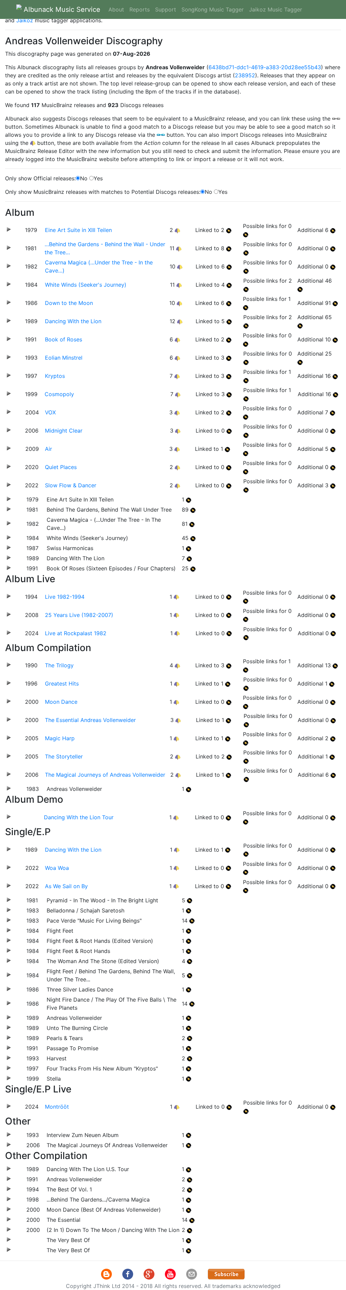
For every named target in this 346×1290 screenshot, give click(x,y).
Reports (139, 9)
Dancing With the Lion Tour (79, 817)
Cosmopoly (59, 394)
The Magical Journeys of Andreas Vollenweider (105, 774)
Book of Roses (63, 339)
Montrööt (57, 1106)
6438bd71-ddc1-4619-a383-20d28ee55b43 (264, 67)
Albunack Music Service (61, 9)
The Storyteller (64, 756)
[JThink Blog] (107, 1273)
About (116, 9)
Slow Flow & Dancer (70, 485)
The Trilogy (59, 665)
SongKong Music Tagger (212, 9)
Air (48, 448)
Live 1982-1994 (64, 596)
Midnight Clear (63, 430)
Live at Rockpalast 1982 (75, 633)
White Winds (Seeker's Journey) (85, 284)
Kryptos (55, 375)
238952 (245, 75)
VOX (50, 412)
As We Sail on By (66, 886)
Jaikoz (24, 20)
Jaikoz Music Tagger (275, 9)
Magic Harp (60, 738)
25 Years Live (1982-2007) (79, 615)
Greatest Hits (62, 683)
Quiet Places (61, 467)
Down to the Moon (69, 303)
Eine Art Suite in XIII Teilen (78, 230)
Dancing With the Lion (73, 321)
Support (165, 9)
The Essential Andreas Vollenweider (90, 720)
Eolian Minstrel (63, 357)
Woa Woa (57, 868)
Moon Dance (61, 701)
